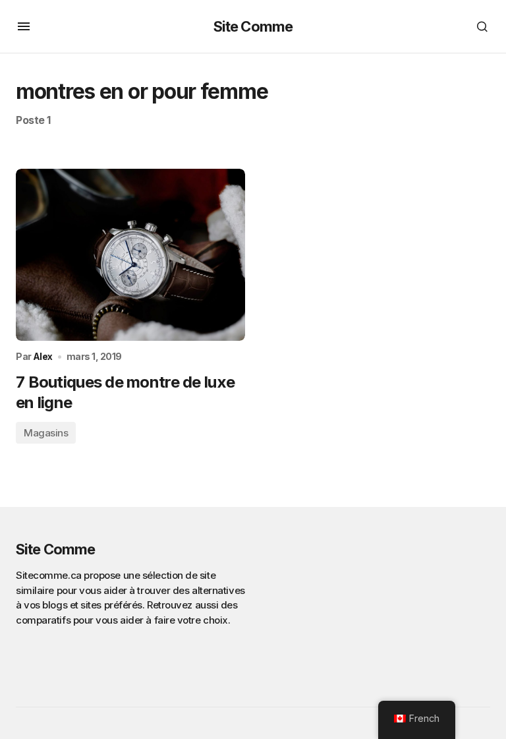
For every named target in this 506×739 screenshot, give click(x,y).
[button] (24, 26)
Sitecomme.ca (49, 575)
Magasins (46, 433)
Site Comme (253, 26)
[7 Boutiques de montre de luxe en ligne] (130, 255)
